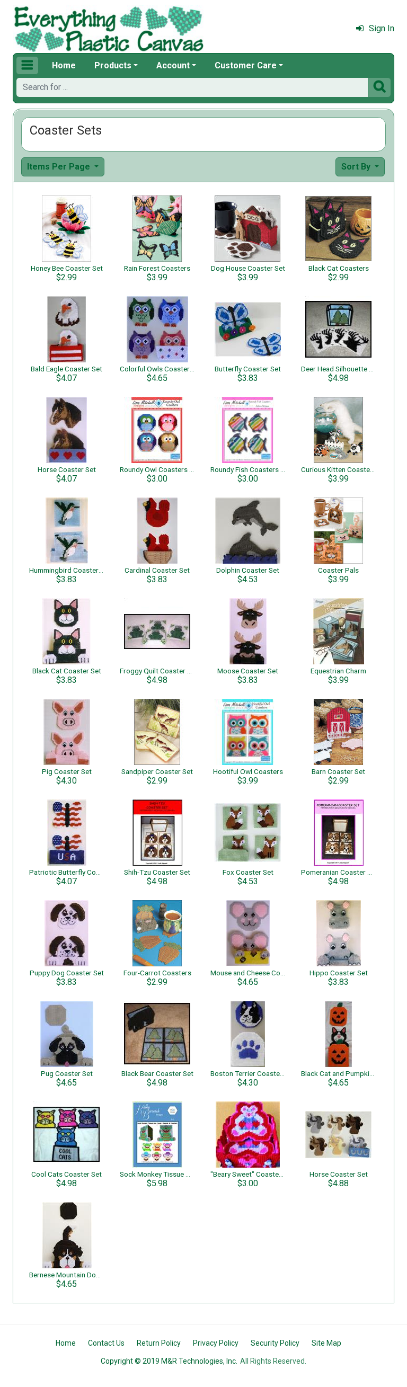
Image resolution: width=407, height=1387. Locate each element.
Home (64, 65)
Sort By (357, 167)
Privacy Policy (215, 1343)
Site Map (326, 1343)
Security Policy (275, 1343)
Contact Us (106, 1343)
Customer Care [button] (246, 65)
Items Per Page (59, 167)
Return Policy (159, 1343)
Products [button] (112, 65)
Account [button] (173, 65)
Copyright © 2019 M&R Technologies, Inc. (169, 1361)
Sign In (381, 28)
